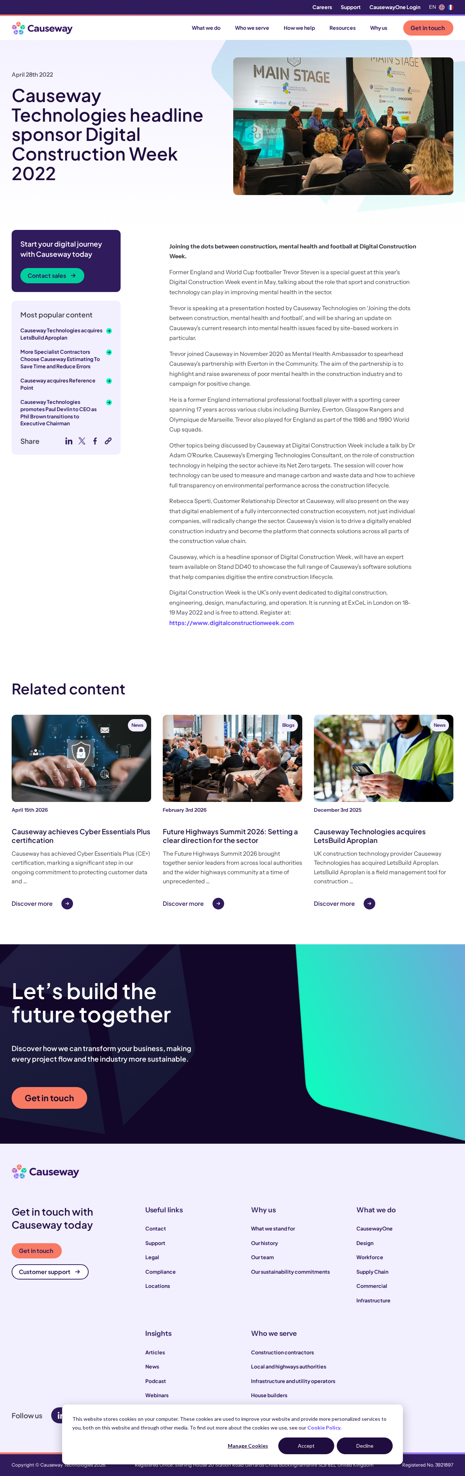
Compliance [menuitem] (160, 1271)
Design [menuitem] (364, 1243)
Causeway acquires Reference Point (58, 384)
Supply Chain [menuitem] (372, 1271)
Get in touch (428, 28)
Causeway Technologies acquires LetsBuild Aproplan (61, 334)
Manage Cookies (248, 1446)
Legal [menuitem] (152, 1257)
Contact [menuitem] (155, 1228)
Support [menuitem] (351, 7)
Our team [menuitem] (262, 1257)
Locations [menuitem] (157, 1285)
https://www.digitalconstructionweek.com (231, 623)
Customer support (44, 1272)
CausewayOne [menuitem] (374, 1228)
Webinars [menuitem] (157, 1395)
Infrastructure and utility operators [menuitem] (293, 1381)
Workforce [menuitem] (369, 1257)
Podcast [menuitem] (155, 1381)
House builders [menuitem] (269, 1395)
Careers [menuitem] (322, 7)
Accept (306, 1446)
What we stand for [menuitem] (273, 1228)
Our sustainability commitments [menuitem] (290, 1271)
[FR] (450, 7)
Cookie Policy (323, 1427)
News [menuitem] (152, 1366)
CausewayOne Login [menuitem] (394, 7)
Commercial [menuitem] (371, 1285)
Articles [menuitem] (155, 1352)
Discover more (32, 903)
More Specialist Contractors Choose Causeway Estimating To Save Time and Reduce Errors (60, 358)
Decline (364, 1446)
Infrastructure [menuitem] (373, 1300)
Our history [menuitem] (264, 1243)
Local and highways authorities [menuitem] (288, 1366)
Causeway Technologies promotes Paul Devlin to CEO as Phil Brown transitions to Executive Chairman (58, 412)
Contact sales (47, 275)
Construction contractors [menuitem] (282, 1352)
